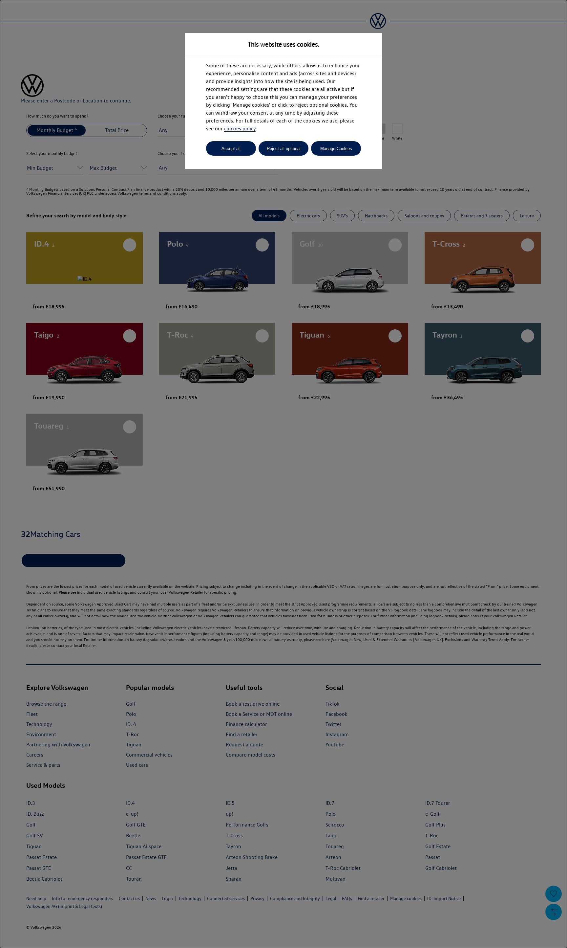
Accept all (231, 148)
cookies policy (240, 128)
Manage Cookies (336, 148)
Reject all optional (284, 148)
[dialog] (283, 474)
